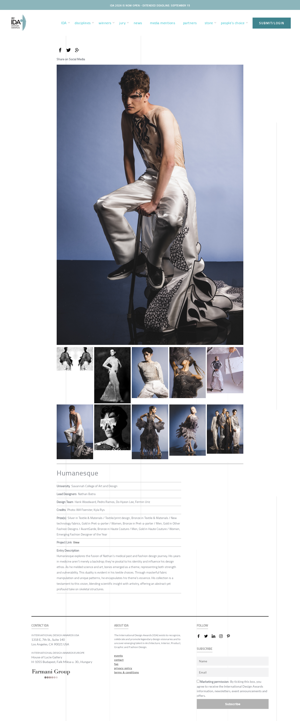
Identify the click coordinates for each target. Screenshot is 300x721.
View (76, 542)
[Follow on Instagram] (222, 636)
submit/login (271, 23)
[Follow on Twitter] (207, 636)
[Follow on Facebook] (200, 636)
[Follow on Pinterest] (230, 636)
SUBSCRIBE (204, 648)
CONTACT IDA (40, 625)
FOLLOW (202, 625)
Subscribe (232, 704)
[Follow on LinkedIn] (215, 636)
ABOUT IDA (121, 625)
